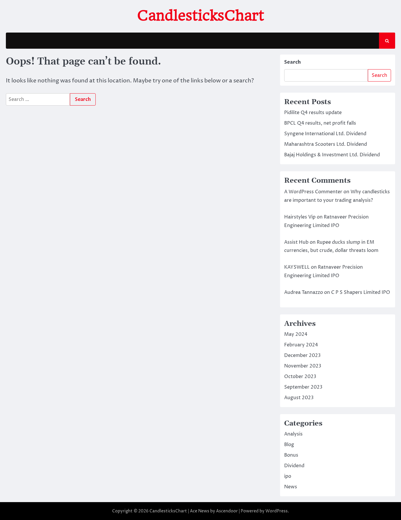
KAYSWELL (297, 267)
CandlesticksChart (200, 15)
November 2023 (302, 366)
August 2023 (299, 397)
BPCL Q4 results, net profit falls (320, 123)
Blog (289, 444)
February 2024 (301, 345)
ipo (287, 476)
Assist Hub (296, 242)
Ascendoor (227, 511)
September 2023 (303, 387)
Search (292, 62)
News (290, 487)
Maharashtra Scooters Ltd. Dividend (325, 144)
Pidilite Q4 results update (313, 112)
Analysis (293, 434)
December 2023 (302, 355)
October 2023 (300, 376)
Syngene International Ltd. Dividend (325, 134)
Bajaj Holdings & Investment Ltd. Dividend (332, 155)
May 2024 (295, 334)
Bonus (291, 455)
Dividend (294, 466)
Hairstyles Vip (300, 217)
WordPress (276, 511)
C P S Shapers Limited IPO (360, 292)
